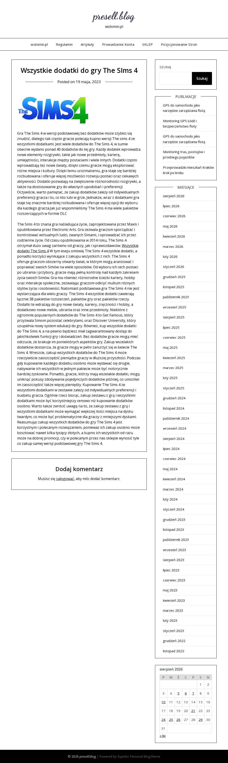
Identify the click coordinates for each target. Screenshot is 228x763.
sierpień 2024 (173, 438)
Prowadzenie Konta (118, 44)
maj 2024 (170, 469)
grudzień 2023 (174, 519)
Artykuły (87, 44)
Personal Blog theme (145, 756)
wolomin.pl (39, 44)
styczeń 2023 (173, 630)
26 (178, 719)
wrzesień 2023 (174, 550)
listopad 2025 (173, 287)
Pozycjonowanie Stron (179, 44)
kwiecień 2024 (174, 479)
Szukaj (165, 67)
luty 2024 (170, 499)
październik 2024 (176, 418)
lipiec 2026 (171, 206)
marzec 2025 (173, 367)
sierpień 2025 (173, 317)
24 (163, 719)
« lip (163, 735)
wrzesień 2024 (174, 428)
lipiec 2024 (171, 448)
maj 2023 (170, 590)
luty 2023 (170, 620)
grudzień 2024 (174, 398)
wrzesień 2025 (174, 307)
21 (193, 710)
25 (171, 719)
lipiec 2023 (171, 570)
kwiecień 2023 (174, 600)
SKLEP (147, 44)
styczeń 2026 (173, 266)
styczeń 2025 (173, 388)
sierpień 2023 (173, 560)
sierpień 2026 (173, 196)
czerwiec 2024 (174, 458)
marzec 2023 (173, 610)
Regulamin (64, 44)
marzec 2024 (173, 489)
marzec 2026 (173, 246)
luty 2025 (170, 377)
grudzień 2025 (174, 277)
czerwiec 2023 (174, 580)
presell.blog (114, 15)
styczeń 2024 (173, 509)
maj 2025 (170, 347)
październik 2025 (176, 297)
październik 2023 (176, 539)
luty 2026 (170, 256)
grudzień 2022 (174, 640)
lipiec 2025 (171, 327)
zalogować (65, 478)
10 (163, 702)
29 (201, 719)
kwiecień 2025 (174, 357)
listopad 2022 (173, 651)
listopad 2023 (173, 529)
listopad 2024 (173, 408)
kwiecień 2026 (174, 236)
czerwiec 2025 (174, 337)
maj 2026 (170, 226)
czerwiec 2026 (174, 216)
